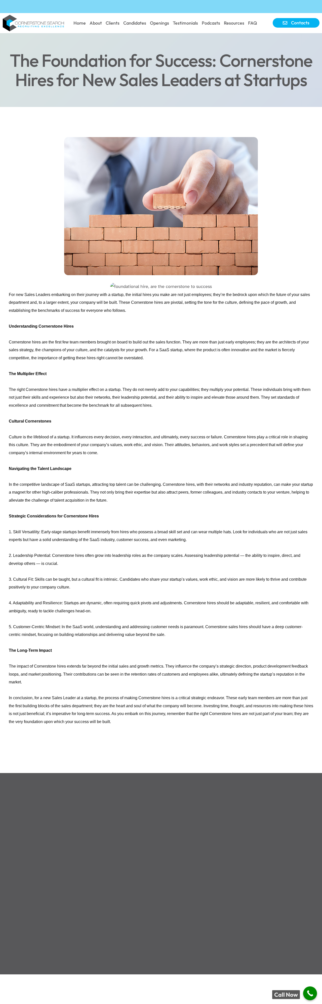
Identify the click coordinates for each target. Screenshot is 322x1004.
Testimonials (185, 23)
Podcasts (211, 23)
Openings (159, 23)
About (96, 23)
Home (79, 23)
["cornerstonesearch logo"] (34, 23)
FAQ (252, 23)
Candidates (134, 23)
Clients (112, 23)
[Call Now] (310, 993)
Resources (234, 23)
